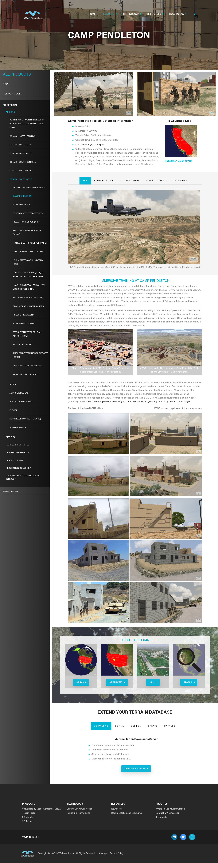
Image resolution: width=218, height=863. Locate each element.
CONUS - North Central (22, 136)
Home (92, 14)
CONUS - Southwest (20, 179)
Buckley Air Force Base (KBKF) (29, 188)
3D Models (27, 817)
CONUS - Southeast (20, 171)
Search (188, 682)
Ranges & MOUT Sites (17, 445)
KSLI (152, 682)
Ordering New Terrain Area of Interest (23, 477)
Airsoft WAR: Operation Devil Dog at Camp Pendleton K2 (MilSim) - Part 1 (125, 401)
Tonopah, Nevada (22, 345)
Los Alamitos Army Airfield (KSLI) (28, 262)
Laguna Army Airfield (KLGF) (28, 252)
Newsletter (116, 809)
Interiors (180, 181)
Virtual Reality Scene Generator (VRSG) (41, 809)
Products (108, 14)
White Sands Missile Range (27, 366)
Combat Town (103, 181)
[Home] (32, 13)
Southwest (116, 682)
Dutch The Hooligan (179, 401)
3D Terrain (10, 105)
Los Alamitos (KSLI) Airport (90, 144)
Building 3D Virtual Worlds (79, 809)
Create (153, 726)
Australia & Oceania (20, 402)
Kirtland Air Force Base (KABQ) (30, 243)
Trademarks (161, 817)
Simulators (10, 491)
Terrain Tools (12, 94)
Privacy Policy (116, 853)
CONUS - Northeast (20, 145)
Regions (10, 112)
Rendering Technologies (78, 813)
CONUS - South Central (22, 162)
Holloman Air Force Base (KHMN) (27, 233)
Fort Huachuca (21, 205)
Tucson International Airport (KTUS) (30, 355)
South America (17, 428)
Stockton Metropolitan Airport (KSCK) (27, 334)
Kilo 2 (149, 181)
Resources (154, 14)
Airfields (11, 437)
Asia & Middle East (19, 393)
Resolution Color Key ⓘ (178, 161)
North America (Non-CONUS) (25, 419)
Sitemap (102, 853)
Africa (12, 385)
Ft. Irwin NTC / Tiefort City (28, 213)
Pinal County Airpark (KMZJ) (28, 306)
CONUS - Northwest (20, 154)
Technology (131, 14)
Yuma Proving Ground (25, 374)
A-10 (85, 181)
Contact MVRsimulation (167, 813)
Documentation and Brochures (126, 813)
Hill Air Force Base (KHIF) (26, 222)
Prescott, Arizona (23, 315)
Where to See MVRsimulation (170, 809)
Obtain (119, 726)
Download (101, 726)
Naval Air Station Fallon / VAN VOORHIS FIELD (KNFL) (29, 287)
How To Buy (176, 14)
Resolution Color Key (18, 468)
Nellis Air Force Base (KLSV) (28, 298)
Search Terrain (14, 460)
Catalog (170, 726)
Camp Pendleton (22, 196)
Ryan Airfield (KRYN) (24, 324)
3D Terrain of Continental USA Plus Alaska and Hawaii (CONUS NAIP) (26, 124)
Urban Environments (17, 453)
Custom (136, 726)
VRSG (6, 84)
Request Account (135, 769)
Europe (13, 410)
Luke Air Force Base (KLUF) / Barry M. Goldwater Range (28, 275)
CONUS (80, 682)
